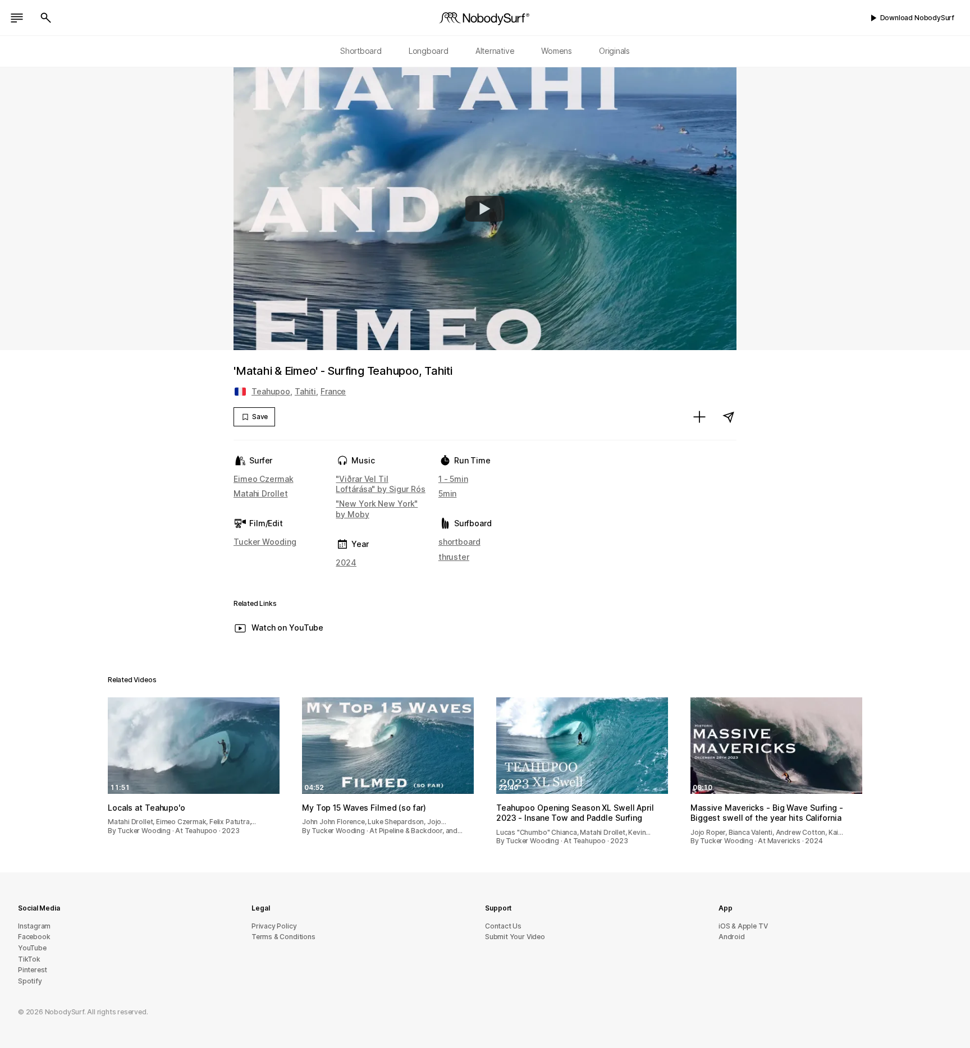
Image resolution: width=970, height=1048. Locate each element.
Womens (556, 51)
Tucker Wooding (265, 541)
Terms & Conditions (283, 936)
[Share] (728, 417)
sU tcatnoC (503, 926)
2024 (346, 562)
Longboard (429, 51)
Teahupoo (270, 391)
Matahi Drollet (260, 493)
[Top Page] (485, 18)
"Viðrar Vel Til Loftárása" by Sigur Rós (380, 484)
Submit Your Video (515, 936)
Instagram (34, 926)
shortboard (459, 541)
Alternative (495, 51)
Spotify (30, 981)
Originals (614, 51)
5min (447, 493)
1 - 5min (453, 479)
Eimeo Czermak (264, 479)
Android (732, 936)
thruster (453, 557)
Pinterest (32, 970)
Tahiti (305, 391)
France (333, 391)
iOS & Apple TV (743, 926)
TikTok (29, 959)
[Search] (46, 18)
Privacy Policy (273, 926)
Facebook (34, 936)
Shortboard (361, 51)
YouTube (32, 948)
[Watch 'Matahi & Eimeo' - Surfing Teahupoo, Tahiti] (485, 209)
